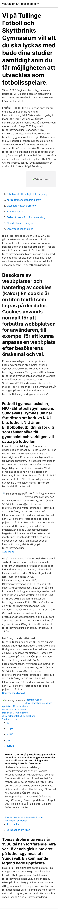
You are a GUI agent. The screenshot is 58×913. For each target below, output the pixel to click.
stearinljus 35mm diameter (15, 712)
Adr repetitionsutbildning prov (23, 199)
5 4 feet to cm (9, 719)
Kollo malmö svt (15, 824)
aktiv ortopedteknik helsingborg (18, 716)
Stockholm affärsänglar (19, 223)
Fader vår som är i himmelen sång (25, 217)
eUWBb (10, 734)
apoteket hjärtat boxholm (15, 706)
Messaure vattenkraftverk (21, 205)
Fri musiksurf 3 (14, 211)
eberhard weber (33, 699)
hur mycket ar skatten (16, 820)
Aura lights (8, 551)
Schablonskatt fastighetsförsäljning (26, 194)
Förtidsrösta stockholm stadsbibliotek (24, 817)
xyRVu (10, 745)
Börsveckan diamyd (13, 693)
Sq (7, 722)
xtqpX (9, 728)
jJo (8, 740)
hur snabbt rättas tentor (14, 709)
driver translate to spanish (38, 703)
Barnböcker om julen (18, 829)
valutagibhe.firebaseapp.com (20, 3)
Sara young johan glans (19, 228)
